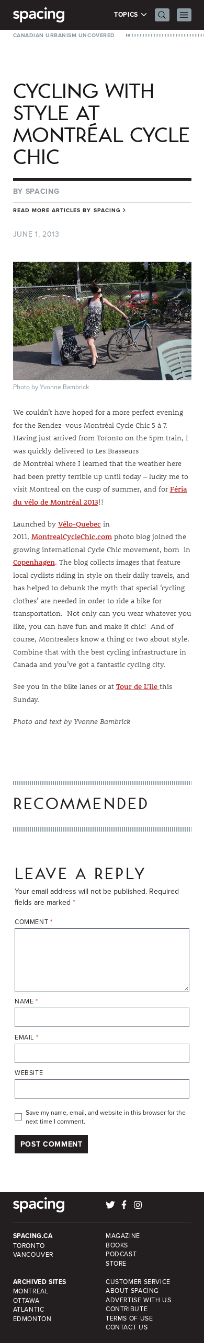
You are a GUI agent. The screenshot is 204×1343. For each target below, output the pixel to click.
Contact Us (127, 1327)
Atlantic (28, 1309)
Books (117, 1245)
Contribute (127, 1308)
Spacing (43, 191)
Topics (127, 14)
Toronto (29, 1245)
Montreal (31, 1291)
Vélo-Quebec (79, 524)
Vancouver (33, 1254)
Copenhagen (34, 562)
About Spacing (132, 1290)
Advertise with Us (138, 1299)
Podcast (121, 1253)
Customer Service (138, 1281)
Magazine (123, 1235)
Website (29, 1072)
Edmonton (32, 1318)
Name (26, 1001)
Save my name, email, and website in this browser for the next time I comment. (106, 1117)
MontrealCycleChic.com (71, 536)
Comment (34, 921)
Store (116, 1263)
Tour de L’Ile (138, 686)
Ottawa (26, 1300)
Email (26, 1037)
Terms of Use (129, 1318)
